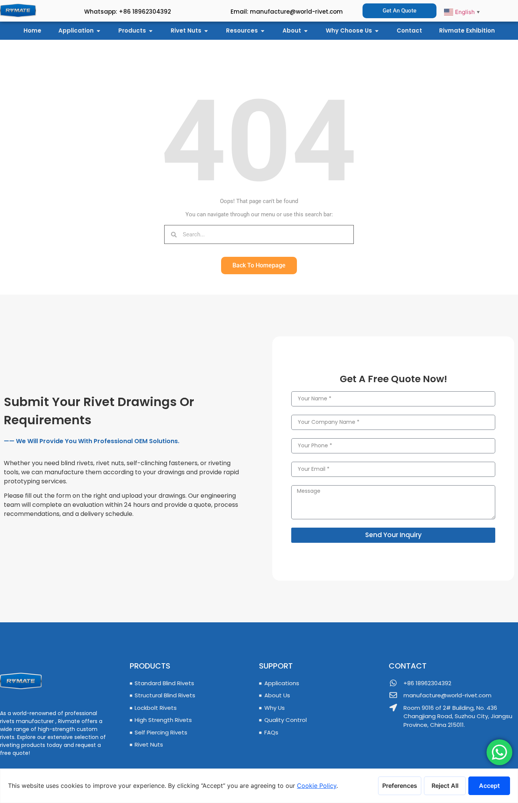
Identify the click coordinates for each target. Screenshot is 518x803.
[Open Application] (98, 31)
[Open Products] (151, 31)
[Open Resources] (262, 31)
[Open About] (306, 31)
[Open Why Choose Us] (377, 31)
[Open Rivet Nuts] (206, 31)
